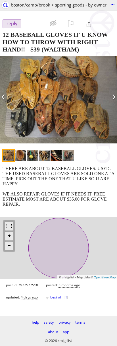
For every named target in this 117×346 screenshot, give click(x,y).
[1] (8, 156)
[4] (44, 156)
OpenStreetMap (105, 277)
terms (80, 322)
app (66, 331)
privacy (64, 322)
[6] (68, 156)
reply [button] (12, 23)
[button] (35, 23)
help (35, 322)
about (53, 331)
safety (49, 322)
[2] (20, 156)
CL (5, 5)
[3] (32, 156)
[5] (56, 156)
